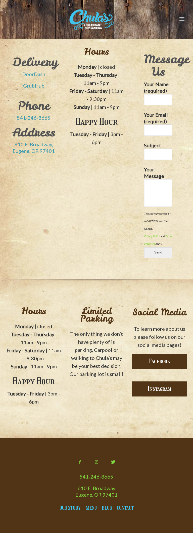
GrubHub (33, 86)
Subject (152, 145)
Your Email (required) (156, 118)
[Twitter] (113, 462)
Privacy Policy (152, 236)
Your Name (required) (156, 87)
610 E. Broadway (96, 488)
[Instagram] (96, 462)
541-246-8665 (34, 118)
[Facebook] (79, 462)
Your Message (154, 172)
